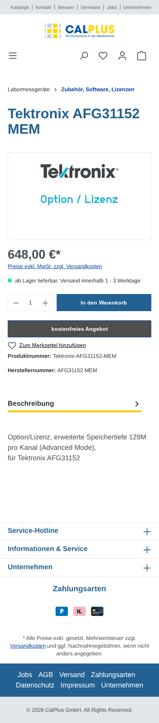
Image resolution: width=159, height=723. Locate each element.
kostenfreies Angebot (79, 329)
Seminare (90, 7)
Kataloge (20, 7)
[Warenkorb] (141, 56)
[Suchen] (83, 56)
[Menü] (15, 56)
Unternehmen (137, 7)
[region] (79, 196)
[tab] (74, 403)
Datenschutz (35, 685)
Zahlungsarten (113, 675)
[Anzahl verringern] (16, 302)
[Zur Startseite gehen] (79, 31)
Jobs (112, 7)
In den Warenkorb (104, 302)
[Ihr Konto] (122, 56)
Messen (66, 7)
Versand (72, 675)
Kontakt (43, 7)
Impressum (78, 685)
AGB (45, 675)
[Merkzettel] (103, 56)
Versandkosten (28, 646)
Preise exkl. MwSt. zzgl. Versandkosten (55, 266)
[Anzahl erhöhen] (45, 302)
